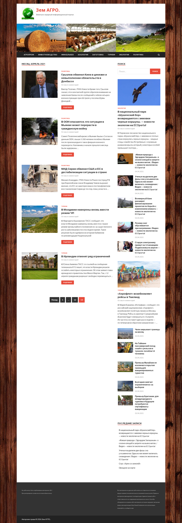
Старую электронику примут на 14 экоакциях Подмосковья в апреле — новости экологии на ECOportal (147, 247)
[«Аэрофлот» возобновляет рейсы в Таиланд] (139, 288)
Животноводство (47, 55)
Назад (54, 300)
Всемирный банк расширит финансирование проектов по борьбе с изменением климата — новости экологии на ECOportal (146, 206)
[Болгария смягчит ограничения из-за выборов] (125, 390)
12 (75, 300)
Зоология (83, 55)
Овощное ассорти (127, 468)
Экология (124, 55)
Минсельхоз (67, 55)
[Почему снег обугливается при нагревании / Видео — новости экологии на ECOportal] (125, 232)
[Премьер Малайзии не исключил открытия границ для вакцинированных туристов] (125, 371)
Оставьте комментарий (69, 85)
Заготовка (98, 55)
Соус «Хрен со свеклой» (130, 463)
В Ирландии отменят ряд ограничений (85, 256)
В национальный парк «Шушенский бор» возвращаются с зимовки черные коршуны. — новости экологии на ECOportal (136, 118)
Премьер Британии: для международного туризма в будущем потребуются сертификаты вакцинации (146, 402)
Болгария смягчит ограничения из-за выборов (144, 384)
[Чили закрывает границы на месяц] (125, 338)
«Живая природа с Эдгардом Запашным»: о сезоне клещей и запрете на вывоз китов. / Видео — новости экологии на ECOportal (147, 161)
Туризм (111, 55)
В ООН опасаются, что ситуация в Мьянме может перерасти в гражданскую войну (82, 125)
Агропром (29, 55)
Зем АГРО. (48, 10)
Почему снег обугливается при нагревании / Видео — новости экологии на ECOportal (146, 228)
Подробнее (67, 107)
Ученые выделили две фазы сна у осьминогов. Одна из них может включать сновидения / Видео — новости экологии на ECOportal (147, 183)
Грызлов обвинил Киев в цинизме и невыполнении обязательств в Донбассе (84, 78)
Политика (138, 55)
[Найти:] (139, 71)
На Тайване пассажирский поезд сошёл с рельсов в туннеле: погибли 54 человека (145, 348)
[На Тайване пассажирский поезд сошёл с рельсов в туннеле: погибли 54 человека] (125, 352)
